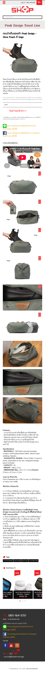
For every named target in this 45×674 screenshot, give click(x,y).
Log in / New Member (28, 2)
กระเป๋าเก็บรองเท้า (8, 560)
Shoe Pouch (25, 560)
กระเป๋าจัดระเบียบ (33, 560)
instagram (17, 645)
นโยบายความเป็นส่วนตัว (32, 669)
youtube (11, 645)
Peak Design (17, 560)
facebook (5, 645)
